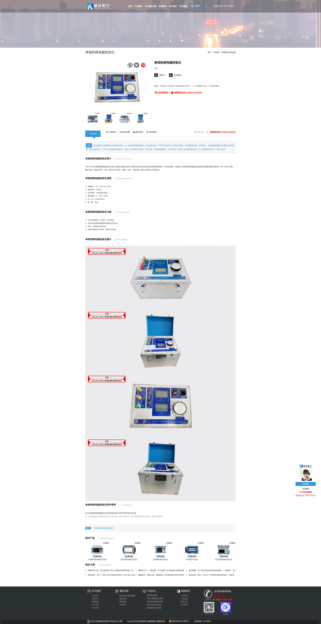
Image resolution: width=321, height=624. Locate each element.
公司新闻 (184, 596)
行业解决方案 (150, 6)
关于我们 (173, 6)
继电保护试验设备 (229, 52)
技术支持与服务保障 (127, 596)
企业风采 (95, 608)
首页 (130, 6)
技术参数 (126, 132)
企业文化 (95, 599)
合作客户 (122, 605)
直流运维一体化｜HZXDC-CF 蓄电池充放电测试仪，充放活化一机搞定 (211, 576)
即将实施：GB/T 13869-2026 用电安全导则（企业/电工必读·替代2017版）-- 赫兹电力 (111, 576)
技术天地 (184, 602)
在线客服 (305, 484)
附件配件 (152, 132)
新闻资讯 (163, 6)
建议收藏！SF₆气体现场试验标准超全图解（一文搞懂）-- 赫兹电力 (212, 571)
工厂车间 (95, 605)
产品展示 (138, 6)
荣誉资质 (95, 602)
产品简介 (112, 132)
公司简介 (95, 596)
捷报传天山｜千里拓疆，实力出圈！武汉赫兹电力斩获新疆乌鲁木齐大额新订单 (161, 571)
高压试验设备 (152, 595)
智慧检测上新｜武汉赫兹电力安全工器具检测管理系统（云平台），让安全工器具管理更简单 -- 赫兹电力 (110, 571)
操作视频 (122, 602)
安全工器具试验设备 (155, 598)
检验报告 (178, 75)
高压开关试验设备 (154, 605)
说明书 (162, 75)
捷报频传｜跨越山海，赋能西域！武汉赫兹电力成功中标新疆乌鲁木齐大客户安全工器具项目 (161, 576)
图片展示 (139, 132)
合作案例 (183, 6)
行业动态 (184, 599)
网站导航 (197, 621)
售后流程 (122, 599)
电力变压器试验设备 (155, 602)
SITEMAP (207, 621)
